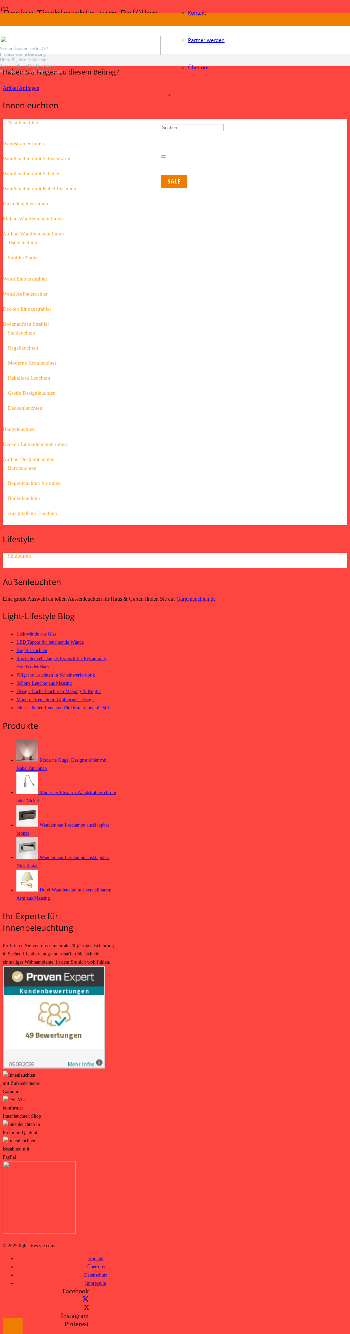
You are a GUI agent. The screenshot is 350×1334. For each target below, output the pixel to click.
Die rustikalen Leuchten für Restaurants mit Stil (62, 707)
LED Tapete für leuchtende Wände (50, 642)
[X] (85, 1299)
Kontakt (96, 1258)
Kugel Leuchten (31, 650)
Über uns (96, 1266)
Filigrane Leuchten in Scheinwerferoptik (55, 675)
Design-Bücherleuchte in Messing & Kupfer (58, 691)
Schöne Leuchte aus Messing (44, 683)
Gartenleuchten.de (196, 599)
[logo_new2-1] (80, 53)
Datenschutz (95, 1275)
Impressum (95, 1283)
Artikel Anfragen (21, 88)
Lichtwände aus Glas (36, 634)
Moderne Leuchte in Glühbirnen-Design (55, 699)
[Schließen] (163, 156)
